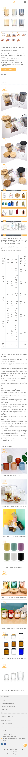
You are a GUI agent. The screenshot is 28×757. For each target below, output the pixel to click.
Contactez (22, 749)
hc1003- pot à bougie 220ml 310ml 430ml (14, 536)
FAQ (2, 726)
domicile (5, 749)
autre (2, 712)
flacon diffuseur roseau (7, 704)
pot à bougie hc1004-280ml (14, 567)
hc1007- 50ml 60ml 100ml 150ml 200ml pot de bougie (14, 659)
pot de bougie (5, 709)
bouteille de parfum (6, 701)
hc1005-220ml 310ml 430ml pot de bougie (14, 597)
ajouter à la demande (9, 69)
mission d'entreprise (6, 723)
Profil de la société (6, 720)
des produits (13, 749)
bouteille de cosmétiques (8, 706)
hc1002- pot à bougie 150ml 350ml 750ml (14, 506)
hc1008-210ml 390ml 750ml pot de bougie (14, 690)
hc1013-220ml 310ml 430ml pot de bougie (14, 476)
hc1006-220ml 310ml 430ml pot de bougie (14, 628)
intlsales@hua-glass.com (9, 736)
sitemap (15, 751)
